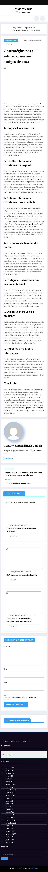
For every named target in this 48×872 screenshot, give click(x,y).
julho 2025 (9, 801)
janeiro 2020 (10, 842)
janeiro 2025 (10, 817)
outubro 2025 (10, 793)
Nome (5, 669)
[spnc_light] (42, 18)
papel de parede (35, 179)
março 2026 (10, 782)
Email (5, 682)
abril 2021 (9, 829)
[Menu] (4, 18)
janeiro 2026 (10, 787)
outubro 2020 (10, 831)
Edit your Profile (35, 451)
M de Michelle (23, 8)
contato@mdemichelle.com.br (33, 40)
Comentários (7, 646)
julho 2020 (9, 837)
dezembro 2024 (11, 820)
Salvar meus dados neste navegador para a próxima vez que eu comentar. (22, 699)
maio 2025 (9, 806)
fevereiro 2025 (11, 815)
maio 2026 (9, 776)
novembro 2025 (11, 790)
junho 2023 (10, 826)
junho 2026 (10, 773)
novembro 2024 (11, 823)
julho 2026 (9, 771)
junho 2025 (10, 804)
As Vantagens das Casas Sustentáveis (22, 575)
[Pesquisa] (36, 18)
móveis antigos (38, 120)
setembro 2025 (11, 795)
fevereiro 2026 (11, 784)
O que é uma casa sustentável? (18, 483)
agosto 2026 (10, 768)
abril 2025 (9, 809)
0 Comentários (10, 44)
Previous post (9, 469)
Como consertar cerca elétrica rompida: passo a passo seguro (19, 620)
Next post (8, 479)
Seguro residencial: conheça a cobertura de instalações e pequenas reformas (23, 473)
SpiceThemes (34, 868)
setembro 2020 (11, 834)
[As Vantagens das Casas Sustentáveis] (24, 558)
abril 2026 (9, 779)
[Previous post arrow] (42, 472)
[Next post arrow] (42, 482)
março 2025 (10, 812)
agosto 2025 (10, 798)
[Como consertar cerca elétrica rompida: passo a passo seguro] (24, 602)
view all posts (8, 458)
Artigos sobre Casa (10, 40)
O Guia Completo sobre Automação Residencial (21, 529)
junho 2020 (10, 840)
